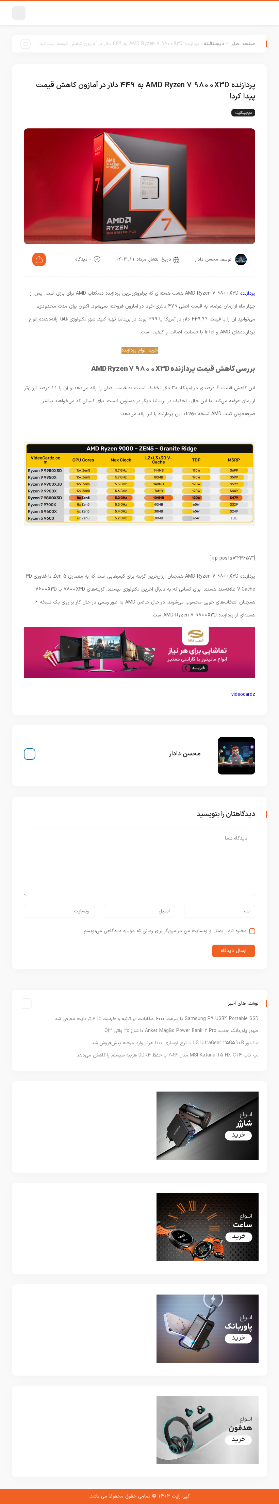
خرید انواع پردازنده (139, 350)
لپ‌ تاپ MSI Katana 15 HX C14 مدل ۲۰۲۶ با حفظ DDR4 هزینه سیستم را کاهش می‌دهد (168, 1055)
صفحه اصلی (242, 43)
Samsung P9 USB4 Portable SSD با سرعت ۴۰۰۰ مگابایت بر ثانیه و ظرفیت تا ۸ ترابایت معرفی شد (157, 1018)
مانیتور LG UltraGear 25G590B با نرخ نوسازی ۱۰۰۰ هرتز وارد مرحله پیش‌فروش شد (175, 1043)
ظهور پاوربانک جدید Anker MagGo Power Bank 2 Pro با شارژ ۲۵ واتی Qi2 (181, 1030)
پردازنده (247, 293)
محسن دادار (206, 259)
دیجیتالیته (214, 43)
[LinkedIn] (29, 754)
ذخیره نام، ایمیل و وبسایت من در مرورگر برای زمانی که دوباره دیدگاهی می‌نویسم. (165, 931)
